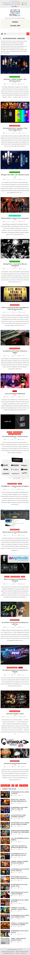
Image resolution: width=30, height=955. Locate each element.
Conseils (9, 432)
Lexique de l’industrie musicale (8, 951)
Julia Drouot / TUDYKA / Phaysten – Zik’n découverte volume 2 (15, 80)
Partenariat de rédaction (8, 4)
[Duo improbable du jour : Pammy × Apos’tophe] (5, 902)
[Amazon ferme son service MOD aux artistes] (15, 517)
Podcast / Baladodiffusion (14, 434)
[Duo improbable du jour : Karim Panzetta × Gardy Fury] (5, 810)
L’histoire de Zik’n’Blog (16, 3)
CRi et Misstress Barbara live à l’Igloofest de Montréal (15, 671)
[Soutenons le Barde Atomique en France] (15, 748)
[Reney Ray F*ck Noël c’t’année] (15, 699)
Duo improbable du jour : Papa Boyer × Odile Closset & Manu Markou (15, 129)
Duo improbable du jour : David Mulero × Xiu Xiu (19, 885)
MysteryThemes (19, 949)
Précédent (4, 785)
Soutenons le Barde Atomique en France (15, 763)
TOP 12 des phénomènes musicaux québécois (20, 839)
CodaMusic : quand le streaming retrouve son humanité (19, 862)
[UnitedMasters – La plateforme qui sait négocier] (15, 469)
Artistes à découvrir (14, 76)
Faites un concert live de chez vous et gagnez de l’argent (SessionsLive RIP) (15, 308)
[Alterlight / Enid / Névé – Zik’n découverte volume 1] (15, 160)
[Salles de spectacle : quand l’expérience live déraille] (5, 817)
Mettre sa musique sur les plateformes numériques (15, 580)
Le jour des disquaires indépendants (15, 393)
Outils (19, 483)
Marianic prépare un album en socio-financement (15, 218)
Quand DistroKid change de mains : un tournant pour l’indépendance (20, 831)
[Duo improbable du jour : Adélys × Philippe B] (5, 933)
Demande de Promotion (9, 953)
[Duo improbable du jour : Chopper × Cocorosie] (5, 794)
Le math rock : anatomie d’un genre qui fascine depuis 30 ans (19, 846)
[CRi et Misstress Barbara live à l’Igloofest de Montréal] (15, 655)
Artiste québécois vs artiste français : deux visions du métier (20, 877)
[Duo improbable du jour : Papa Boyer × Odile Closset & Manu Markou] (15, 112)
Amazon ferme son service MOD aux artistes (15, 532)
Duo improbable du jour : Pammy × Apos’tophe (20, 900)
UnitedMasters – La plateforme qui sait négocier (15, 486)
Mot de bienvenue (6, 3)
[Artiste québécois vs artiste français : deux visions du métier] (5, 879)
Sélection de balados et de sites (22, 951)
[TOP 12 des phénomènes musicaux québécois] (5, 840)
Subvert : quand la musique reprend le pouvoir (18, 939)
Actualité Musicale (15, 305)
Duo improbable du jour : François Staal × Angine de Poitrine (20, 916)
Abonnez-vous (24, 3)
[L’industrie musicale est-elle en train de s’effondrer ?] (5, 894)
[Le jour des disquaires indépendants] (15, 380)
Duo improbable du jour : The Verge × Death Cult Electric (18, 854)
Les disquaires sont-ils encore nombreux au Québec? (15, 351)
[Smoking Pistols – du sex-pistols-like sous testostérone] (15, 248)
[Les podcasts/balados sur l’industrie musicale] (15, 421)
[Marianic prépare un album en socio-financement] (15, 205)
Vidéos (14, 391)
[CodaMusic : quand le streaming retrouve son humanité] (5, 864)
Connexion (17, 953)
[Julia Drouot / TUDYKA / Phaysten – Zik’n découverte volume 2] (15, 58)
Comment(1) (22, 535)
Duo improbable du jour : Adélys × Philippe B (20, 931)
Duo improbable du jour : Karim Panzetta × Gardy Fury (19, 808)
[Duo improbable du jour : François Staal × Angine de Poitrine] (5, 918)
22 (20, 785)
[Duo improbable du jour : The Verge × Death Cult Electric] (5, 856)
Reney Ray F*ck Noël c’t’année (15, 713)
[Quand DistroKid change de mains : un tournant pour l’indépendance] (5, 833)
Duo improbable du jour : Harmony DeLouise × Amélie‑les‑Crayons (20, 823)
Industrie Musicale (18, 432)
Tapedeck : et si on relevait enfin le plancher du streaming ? (19, 924)
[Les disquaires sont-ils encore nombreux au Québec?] (15, 337)
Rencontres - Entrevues (14, 215)
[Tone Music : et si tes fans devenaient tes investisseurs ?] (5, 910)
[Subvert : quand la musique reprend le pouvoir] (5, 941)
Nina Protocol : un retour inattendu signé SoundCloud (19, 800)
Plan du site (23, 953)
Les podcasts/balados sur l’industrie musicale (15, 436)
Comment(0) (22, 84)
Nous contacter (17, 4)
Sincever (15, 84)
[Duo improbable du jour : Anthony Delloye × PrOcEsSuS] (5, 871)
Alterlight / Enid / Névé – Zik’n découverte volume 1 (15, 175)
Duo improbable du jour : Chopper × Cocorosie (20, 792)
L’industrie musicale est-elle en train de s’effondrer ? (19, 893)
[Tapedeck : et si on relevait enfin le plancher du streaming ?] (5, 925)
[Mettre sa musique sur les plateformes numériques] (15, 564)
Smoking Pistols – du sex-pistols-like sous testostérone (15, 264)
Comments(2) (22, 489)
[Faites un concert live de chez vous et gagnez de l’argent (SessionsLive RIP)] (15, 294)
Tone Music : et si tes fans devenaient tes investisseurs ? (19, 908)
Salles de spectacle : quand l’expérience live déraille (18, 816)
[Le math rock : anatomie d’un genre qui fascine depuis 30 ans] (5, 848)
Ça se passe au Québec (14, 348)
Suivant (25, 785)
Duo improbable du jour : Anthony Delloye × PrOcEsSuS (20, 869)
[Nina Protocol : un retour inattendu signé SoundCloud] (5, 802)
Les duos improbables (14, 125)
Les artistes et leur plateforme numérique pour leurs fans (15, 623)
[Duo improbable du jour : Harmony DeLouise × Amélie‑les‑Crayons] (5, 825)
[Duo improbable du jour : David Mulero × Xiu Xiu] (5, 887)
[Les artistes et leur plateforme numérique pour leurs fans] (15, 609)
